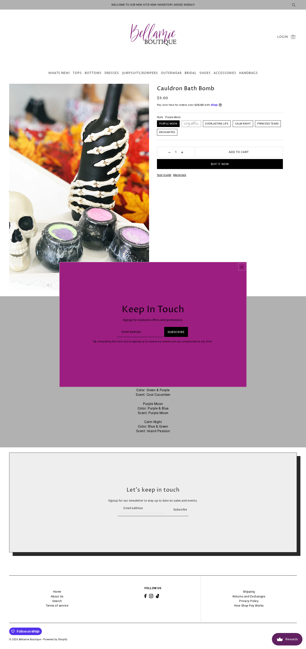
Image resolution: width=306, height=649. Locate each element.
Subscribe (180, 509)
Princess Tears (268, 123)
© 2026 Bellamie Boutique (25, 639)
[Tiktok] (157, 596)
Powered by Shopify (55, 639)
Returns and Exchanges (249, 596)
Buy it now (220, 164)
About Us (57, 596)
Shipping (249, 591)
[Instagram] (151, 596)
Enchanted (167, 132)
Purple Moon (168, 123)
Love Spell (191, 123)
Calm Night (243, 123)
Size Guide (164, 175)
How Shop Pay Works (249, 605)
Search (57, 601)
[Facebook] (145, 596)
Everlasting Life (216, 123)
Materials (179, 175)
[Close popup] (241, 266)
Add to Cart (239, 152)
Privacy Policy (249, 601)
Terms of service (57, 605)
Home (57, 591)
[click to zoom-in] (15, 90)
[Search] (294, 5)
